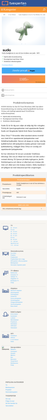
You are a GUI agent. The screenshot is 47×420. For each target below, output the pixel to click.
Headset (13, 353)
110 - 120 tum (14, 245)
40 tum (12, 229)
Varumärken (9, 406)
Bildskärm (13, 349)
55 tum (12, 237)
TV (12, 225)
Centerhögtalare (15, 300)
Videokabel (14, 328)
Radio (12, 341)
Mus (12, 357)
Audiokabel (14, 316)
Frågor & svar (10, 401)
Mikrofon (13, 355)
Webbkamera (14, 363)
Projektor (13, 255)
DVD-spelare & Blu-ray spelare (19, 261)
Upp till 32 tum (15, 243)
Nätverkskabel (14, 320)
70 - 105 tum (14, 241)
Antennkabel (14, 314)
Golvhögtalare (14, 294)
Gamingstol (14, 351)
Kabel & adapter (16, 312)
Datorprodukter (16, 347)
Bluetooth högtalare (16, 290)
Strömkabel (14, 324)
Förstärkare (14, 335)
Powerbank (14, 322)
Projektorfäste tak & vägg (18, 259)
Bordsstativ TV (15, 281)
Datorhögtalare (15, 292)
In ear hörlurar (12, 15)
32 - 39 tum (14, 228)
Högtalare (14, 288)
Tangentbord (14, 361)
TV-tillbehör (15, 271)
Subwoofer (14, 296)
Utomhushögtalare (16, 304)
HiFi (4, 15)
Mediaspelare (14, 263)
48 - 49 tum (14, 233)
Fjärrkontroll (14, 273)
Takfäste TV (14, 277)
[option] (23, 30)
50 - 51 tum (14, 235)
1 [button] (21, 44)
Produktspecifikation (7, 65)
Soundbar (13, 253)
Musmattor (13, 359)
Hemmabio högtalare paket (18, 265)
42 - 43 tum (14, 231)
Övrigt (12, 282)
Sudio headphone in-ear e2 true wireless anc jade (32, 15)
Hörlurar (13, 337)
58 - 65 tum (14, 239)
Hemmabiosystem (17, 251)
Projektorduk (14, 257)
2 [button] (25, 44)
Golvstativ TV (14, 275)
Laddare (13, 318)
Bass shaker (14, 306)
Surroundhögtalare (16, 298)
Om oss (8, 399)
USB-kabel (14, 326)
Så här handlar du (11, 403)
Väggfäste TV (14, 278)
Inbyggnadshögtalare (17, 302)
